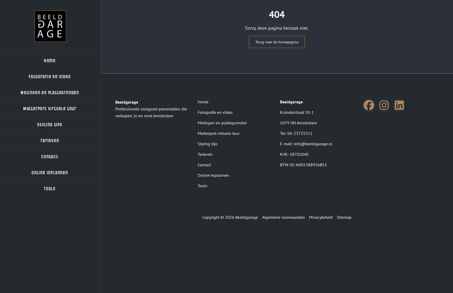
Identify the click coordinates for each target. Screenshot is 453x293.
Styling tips (208, 143)
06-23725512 (299, 133)
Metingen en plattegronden (222, 122)
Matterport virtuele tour (219, 133)
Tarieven (205, 154)
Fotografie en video (215, 112)
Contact (204, 164)
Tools (202, 185)
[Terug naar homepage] (50, 26)
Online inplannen (213, 175)
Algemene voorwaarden (283, 217)
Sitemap (344, 217)
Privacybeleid (321, 217)
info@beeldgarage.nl (313, 143)
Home (203, 101)
